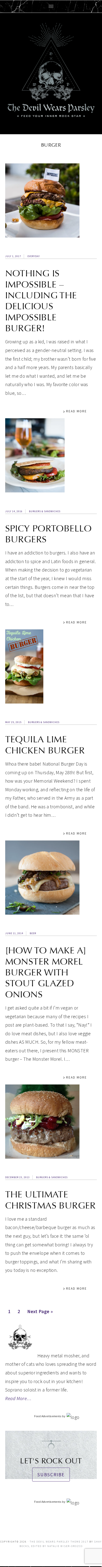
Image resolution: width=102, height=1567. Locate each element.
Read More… (18, 1398)
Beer (33, 933)
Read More (76, 411)
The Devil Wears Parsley (51, 72)
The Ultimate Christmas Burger (50, 1200)
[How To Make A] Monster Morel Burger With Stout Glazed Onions (45, 972)
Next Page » (40, 1313)
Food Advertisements (47, 1416)
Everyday (33, 256)
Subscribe (51, 1475)
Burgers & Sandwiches (44, 511)
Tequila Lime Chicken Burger (45, 745)
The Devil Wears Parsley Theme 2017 (59, 1541)
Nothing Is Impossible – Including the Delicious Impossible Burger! (41, 301)
